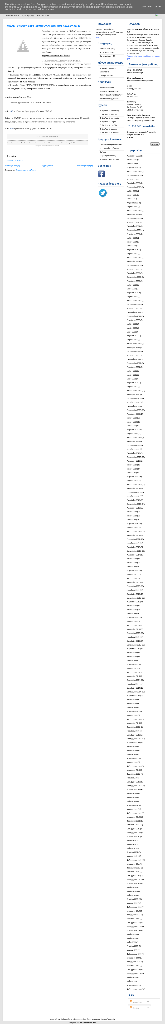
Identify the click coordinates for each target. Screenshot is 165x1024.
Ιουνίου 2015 (132, 657)
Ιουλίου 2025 (132, 191)
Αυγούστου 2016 (133, 602)
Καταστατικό (104, 72)
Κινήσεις (103, 152)
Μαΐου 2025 (131, 199)
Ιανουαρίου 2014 (133, 723)
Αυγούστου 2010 (133, 883)
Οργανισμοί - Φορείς (108, 155)
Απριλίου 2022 (132, 336)
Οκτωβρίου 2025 (133, 183)
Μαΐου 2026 (131, 164)
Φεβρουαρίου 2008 (134, 989)
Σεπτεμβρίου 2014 (134, 692)
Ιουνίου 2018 (132, 516)
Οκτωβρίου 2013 (133, 735)
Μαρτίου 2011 (132, 856)
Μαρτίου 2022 (132, 340)
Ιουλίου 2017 (132, 559)
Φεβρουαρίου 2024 (134, 257)
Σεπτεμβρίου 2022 (134, 316)
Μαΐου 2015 (131, 660)
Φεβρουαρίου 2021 (134, 391)
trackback (46, 145)
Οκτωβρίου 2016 (133, 594)
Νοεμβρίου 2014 (133, 684)
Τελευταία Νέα (12, 15)
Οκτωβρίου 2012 (133, 782)
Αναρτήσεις (137, 1002)
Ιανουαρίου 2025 (133, 214)
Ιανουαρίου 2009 (133, 958)
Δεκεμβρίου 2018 (133, 492)
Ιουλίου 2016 (132, 606)
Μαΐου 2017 (131, 567)
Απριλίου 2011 (132, 852)
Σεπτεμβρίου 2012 (134, 786)
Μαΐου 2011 (131, 848)
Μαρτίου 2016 (132, 621)
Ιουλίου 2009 (132, 934)
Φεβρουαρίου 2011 (134, 860)
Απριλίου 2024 (132, 250)
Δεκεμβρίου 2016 (133, 586)
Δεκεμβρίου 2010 (133, 868)
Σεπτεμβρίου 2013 (134, 739)
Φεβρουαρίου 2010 (134, 907)
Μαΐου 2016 (131, 614)
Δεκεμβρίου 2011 (133, 821)
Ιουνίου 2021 (132, 375)
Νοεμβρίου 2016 (133, 590)
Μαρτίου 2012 (132, 809)
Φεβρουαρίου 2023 (134, 301)
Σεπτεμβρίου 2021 (134, 363)
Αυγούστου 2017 (133, 555)
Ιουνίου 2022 (132, 328)
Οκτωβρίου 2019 (133, 453)
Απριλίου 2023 (132, 293)
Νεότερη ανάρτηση (12, 166)
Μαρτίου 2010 (132, 903)
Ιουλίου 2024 (132, 238)
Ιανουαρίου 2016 (133, 629)
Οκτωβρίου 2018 (133, 500)
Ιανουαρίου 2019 (133, 488)
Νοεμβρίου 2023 (133, 269)
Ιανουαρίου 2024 (133, 261)
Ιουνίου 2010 (132, 891)
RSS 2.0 (75, 143)
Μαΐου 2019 (131, 473)
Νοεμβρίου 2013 (133, 731)
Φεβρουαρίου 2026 (134, 171)
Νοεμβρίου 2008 (133, 966)
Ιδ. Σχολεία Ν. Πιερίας (108, 122)
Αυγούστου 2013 (133, 743)
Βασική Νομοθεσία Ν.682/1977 (111, 95)
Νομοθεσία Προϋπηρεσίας (110, 91)
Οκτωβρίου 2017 (133, 547)
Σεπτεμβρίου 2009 (134, 927)
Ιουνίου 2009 (132, 938)
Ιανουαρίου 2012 (133, 817)
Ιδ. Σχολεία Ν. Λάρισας (108, 114)
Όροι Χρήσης (28, 15)
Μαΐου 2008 (131, 981)
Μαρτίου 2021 (132, 387)
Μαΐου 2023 (131, 289)
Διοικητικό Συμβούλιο (108, 68)
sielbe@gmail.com (134, 89)
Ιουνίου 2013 (132, 751)
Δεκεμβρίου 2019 (133, 445)
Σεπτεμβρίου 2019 (134, 457)
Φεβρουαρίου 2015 (134, 672)
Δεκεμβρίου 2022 (133, 304)
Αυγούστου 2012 (133, 790)
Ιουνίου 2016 (132, 610)
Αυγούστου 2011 (133, 836)
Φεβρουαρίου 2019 (134, 484)
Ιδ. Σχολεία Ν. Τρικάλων (109, 132)
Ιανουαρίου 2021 (133, 394)
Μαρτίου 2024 (132, 254)
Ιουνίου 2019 (132, 469)
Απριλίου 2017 (132, 570)
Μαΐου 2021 (131, 379)
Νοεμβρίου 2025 (133, 179)
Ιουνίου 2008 (132, 977)
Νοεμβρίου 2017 (133, 543)
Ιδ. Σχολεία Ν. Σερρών (108, 129)
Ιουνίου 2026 (132, 160)
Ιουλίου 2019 (132, 465)
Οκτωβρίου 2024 (133, 226)
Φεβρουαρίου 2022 (134, 344)
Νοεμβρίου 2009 (133, 919)
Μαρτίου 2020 (132, 433)
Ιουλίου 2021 (132, 371)
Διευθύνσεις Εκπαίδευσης (110, 159)
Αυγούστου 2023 (133, 281)
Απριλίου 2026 (132, 167)
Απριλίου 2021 (132, 383)
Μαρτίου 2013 (132, 762)
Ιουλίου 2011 (132, 840)
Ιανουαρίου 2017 (133, 582)
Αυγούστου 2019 (133, 461)
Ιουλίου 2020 (132, 418)
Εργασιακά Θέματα (107, 88)
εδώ (11, 111)
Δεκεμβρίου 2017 (133, 539)
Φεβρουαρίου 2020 (134, 438)
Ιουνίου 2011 (132, 844)
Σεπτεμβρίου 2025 (134, 187)
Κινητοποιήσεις (105, 56)
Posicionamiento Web (87, 1023)
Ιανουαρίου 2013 (133, 770)
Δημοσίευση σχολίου (15, 160)
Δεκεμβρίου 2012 (133, 774)
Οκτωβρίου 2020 (133, 406)
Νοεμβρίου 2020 (133, 402)
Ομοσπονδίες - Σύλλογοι (109, 148)
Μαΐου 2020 (131, 426)
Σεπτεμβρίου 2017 (134, 551)
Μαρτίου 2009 (132, 950)
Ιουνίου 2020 (132, 422)
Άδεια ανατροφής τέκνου (109, 99)
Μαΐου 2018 (131, 520)
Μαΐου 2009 (131, 942)
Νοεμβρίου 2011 (133, 825)
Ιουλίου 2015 (132, 653)
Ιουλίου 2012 (132, 793)
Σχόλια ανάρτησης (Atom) (26, 170)
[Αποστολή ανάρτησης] (59, 136)
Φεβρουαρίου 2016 (134, 625)
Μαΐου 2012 (131, 801)
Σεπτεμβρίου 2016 (134, 598)
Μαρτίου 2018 (132, 527)
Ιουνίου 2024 (132, 242)
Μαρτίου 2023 (132, 297)
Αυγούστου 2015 (133, 649)
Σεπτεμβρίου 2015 (134, 645)
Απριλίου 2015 (132, 664)
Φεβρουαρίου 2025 (134, 211)
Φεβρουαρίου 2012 (134, 813)
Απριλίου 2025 (132, 203)
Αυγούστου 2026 (133, 156)
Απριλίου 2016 (132, 617)
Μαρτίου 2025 (132, 207)
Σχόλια (136, 1008)
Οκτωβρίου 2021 (133, 359)
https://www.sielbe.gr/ (135, 73)
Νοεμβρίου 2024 (133, 222)
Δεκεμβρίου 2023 (133, 265)
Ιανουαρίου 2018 (133, 535)
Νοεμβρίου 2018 (133, 496)
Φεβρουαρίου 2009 (134, 954)
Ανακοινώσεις (105, 49)
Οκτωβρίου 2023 (133, 273)
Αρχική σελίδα (47, 166)
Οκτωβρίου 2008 (133, 970)
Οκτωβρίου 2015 (133, 641)
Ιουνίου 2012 (132, 797)
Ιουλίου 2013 (132, 746)
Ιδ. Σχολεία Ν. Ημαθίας (108, 125)
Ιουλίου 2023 (132, 285)
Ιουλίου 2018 (132, 512)
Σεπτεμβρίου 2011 (134, 833)
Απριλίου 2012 (132, 805)
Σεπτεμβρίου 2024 (134, 230)
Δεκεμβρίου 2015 (133, 633)
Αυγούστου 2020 (133, 414)
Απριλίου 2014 (132, 711)
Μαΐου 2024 (131, 246)
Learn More (146, 7)
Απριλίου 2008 (132, 985)
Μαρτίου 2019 (132, 480)
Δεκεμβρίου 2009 (133, 915)
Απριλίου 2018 (132, 524)
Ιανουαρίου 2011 (133, 864)
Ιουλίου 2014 (132, 700)
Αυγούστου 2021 (133, 367)
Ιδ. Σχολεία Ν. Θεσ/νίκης (109, 111)
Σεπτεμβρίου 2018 (134, 504)
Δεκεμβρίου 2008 (133, 962)
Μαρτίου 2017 (132, 574)
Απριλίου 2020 (132, 430)
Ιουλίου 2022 (132, 324)
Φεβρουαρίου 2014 (134, 719)
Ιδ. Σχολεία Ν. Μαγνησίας (109, 118)
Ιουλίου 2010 (132, 887)
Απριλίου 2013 (132, 758)
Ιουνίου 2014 (132, 704)
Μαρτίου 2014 (132, 715)
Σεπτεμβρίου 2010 (134, 880)
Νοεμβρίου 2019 (133, 449)
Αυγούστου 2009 (133, 930)
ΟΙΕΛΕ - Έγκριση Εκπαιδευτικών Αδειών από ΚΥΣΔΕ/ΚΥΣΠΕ (43, 25)
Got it (158, 7)
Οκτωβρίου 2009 (133, 923)
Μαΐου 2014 (131, 707)
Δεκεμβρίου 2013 (133, 727)
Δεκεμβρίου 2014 (133, 680)
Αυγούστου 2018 (133, 508)
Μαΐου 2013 (131, 754)
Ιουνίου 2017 (132, 563)
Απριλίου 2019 (132, 477)
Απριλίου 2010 (132, 899)
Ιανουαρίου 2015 (133, 676)
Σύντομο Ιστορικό (106, 75)
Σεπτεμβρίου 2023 (134, 277)
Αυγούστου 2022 (133, 320)
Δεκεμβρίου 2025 (133, 175)
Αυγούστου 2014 (133, 696)
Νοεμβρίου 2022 (133, 308)
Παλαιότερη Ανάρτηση (84, 166)
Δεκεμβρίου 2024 (133, 218)
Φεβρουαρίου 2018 (134, 531)
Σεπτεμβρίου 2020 (134, 410)
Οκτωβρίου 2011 (133, 829)
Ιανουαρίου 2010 (133, 911)
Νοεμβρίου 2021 (133, 355)
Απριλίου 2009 (132, 946)
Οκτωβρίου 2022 (133, 312)
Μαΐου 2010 (131, 895)
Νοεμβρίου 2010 (133, 872)
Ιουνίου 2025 (132, 195)
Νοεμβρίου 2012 (133, 778)
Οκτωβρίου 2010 (133, 876)
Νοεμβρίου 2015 (133, 637)
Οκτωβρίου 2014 (133, 688)
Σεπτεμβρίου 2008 (134, 973)
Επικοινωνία (43, 15)
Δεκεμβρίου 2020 (133, 398)
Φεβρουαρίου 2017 (134, 578)
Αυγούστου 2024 (133, 234)
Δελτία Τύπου (105, 52)
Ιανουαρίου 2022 (133, 347)
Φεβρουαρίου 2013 (134, 766)
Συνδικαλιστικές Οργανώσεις (111, 145)
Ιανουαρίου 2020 (133, 441)
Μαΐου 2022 (131, 332)
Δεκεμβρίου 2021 (133, 351)
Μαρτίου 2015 (132, 668)
